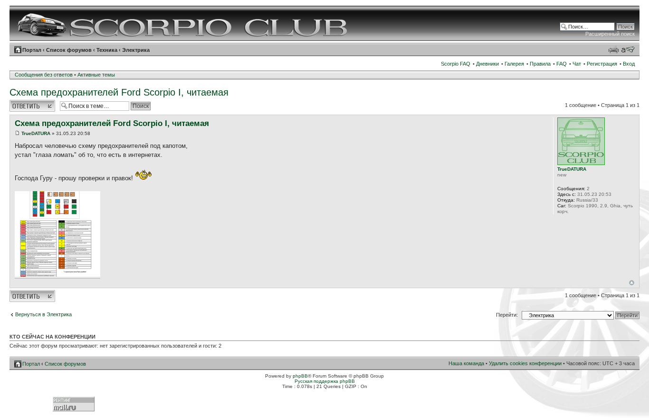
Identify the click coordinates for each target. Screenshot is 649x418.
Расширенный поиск (610, 34)
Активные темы (96, 75)
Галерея (514, 64)
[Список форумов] (183, 23)
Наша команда (466, 363)
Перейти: (507, 315)
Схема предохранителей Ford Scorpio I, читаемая (119, 92)
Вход (629, 64)
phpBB (300, 376)
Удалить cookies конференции (525, 363)
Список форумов (69, 50)
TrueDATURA (35, 133)
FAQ (561, 64)
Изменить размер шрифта (628, 49)
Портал (31, 50)
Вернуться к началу (631, 282)
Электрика (136, 50)
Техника (106, 50)
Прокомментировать (32, 103)
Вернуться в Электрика (43, 314)
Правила (540, 64)
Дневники (487, 64)
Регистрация (602, 64)
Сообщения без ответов (44, 75)
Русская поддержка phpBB (325, 381)
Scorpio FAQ (455, 64)
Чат (577, 64)
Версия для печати (613, 49)
